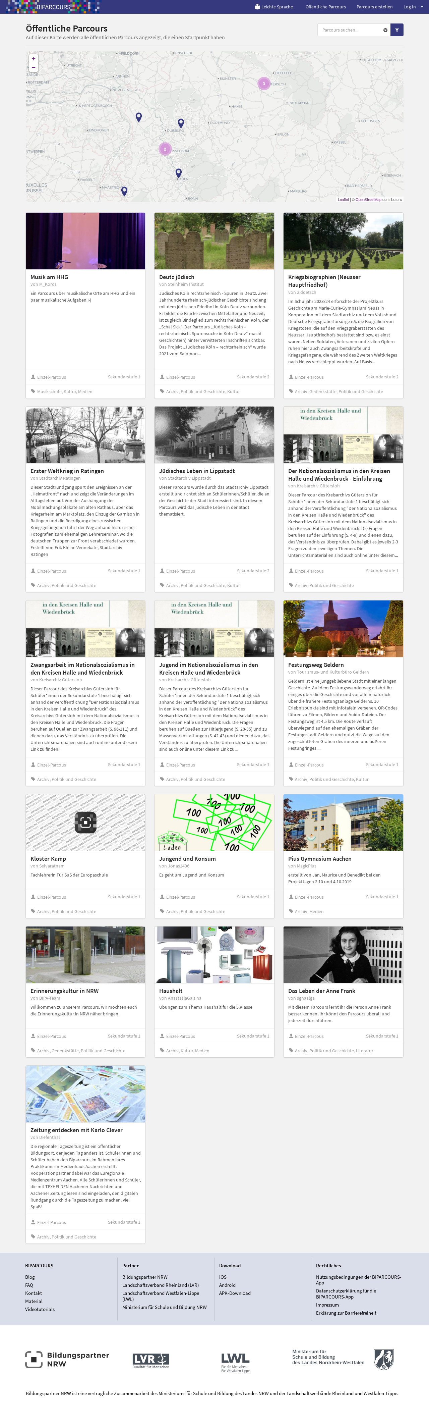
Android (227, 1285)
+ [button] (34, 58)
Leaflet (343, 199)
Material (34, 1301)
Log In (410, 7)
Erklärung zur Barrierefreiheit (346, 1313)
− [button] (34, 67)
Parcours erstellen (375, 7)
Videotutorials (40, 1309)
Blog (30, 1277)
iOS (223, 1277)
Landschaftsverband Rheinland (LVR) (160, 1285)
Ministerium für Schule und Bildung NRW (164, 1307)
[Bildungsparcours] (53, 6)
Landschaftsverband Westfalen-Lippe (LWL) (160, 1296)
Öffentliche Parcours (326, 7)
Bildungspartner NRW (145, 1277)
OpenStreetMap (368, 199)
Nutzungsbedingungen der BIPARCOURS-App (359, 1280)
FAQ (29, 1285)
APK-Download (235, 1293)
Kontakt (33, 1293)
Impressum (327, 1305)
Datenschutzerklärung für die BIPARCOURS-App (346, 1293)
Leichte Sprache (277, 7)
